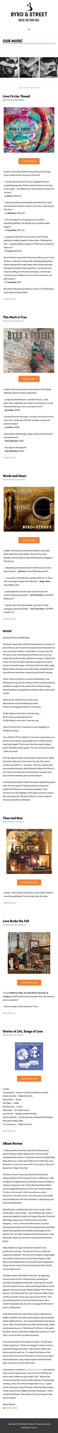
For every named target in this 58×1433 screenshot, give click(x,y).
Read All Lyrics (10, 298)
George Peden (11, 1407)
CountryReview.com (33, 1369)
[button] (29, 161)
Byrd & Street (29, 14)
